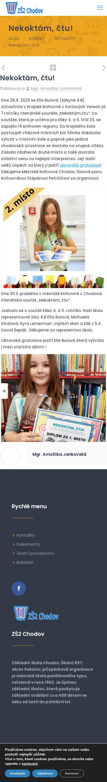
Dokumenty (28, 544)
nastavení (30, 763)
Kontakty (26, 535)
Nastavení (72, 773)
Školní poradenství (36, 553)
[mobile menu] (100, 7)
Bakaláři (25, 562)
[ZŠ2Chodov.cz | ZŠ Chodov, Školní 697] (25, 7)
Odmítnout (44, 773)
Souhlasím (17, 773)
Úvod (14, 38)
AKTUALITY (65, 38)
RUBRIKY (36, 38)
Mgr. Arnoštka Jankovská (56, 88)
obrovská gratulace (80, 165)
